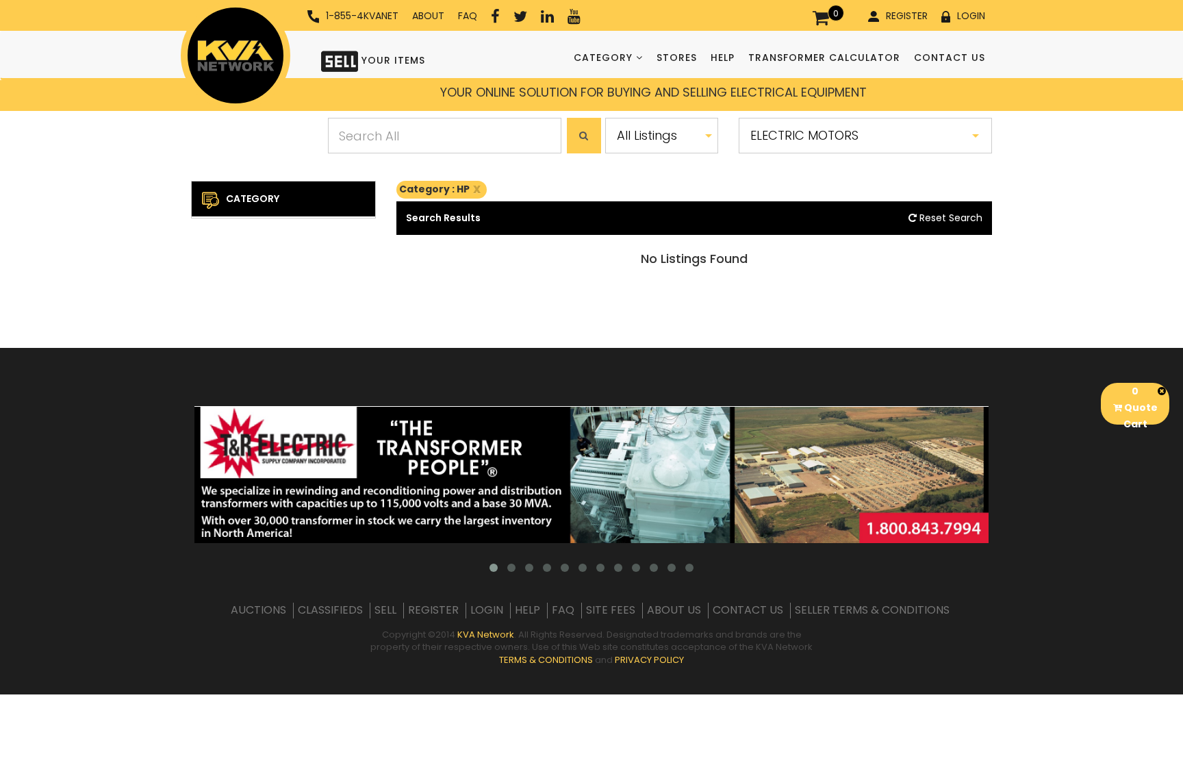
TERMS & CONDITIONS (546, 659)
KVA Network (485, 634)
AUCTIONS (258, 610)
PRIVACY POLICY (649, 659)
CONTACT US (949, 57)
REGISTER (907, 16)
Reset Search (949, 218)
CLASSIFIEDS (330, 610)
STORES (677, 57)
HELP (723, 57)
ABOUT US (674, 610)
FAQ (467, 16)
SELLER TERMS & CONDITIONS (872, 610)
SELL (385, 610)
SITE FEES (610, 610)
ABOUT (428, 16)
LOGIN (971, 16)
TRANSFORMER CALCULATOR (824, 57)
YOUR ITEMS (391, 60)
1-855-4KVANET (362, 16)
